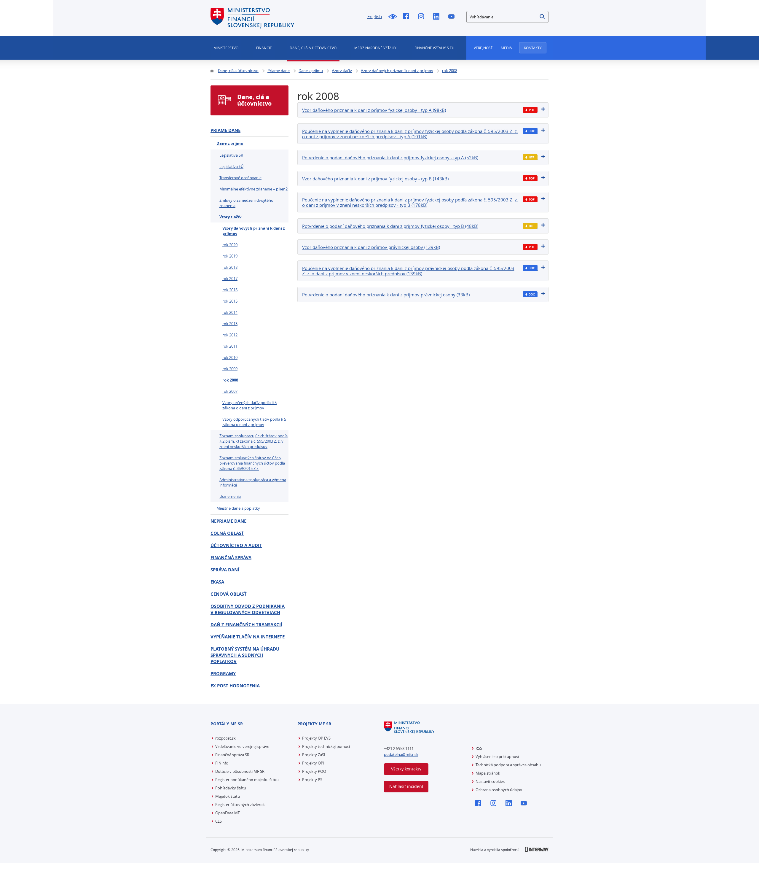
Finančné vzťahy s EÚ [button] (434, 47)
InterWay (536, 849)
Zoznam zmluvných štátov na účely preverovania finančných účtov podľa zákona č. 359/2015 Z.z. (252, 463)
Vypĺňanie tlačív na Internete (248, 637)
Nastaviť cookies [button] (490, 781)
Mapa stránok (488, 773)
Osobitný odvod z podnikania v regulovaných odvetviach (248, 609)
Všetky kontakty (406, 769)
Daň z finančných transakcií (246, 625)
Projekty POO (314, 771)
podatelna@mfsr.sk (401, 754)
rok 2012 (229, 335)
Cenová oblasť (229, 594)
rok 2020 (229, 244)
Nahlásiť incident (406, 786)
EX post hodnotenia (235, 686)
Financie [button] (264, 47)
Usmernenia (230, 496)
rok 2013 (229, 323)
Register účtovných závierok (240, 804)
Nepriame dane (228, 521)
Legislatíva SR (231, 155)
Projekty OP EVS (316, 738)
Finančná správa (231, 557)
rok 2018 (229, 267)
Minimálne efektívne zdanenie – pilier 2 (253, 189)
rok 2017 (229, 278)
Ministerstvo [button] (225, 47)
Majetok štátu (227, 796)
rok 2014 (229, 312)
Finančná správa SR (232, 754)
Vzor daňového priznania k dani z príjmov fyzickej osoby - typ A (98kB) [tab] (374, 110)
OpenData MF (227, 813)
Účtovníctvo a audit (236, 545)
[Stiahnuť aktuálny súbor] (530, 110)
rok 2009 (229, 368)
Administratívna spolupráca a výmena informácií (252, 482)
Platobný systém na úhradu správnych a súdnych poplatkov (245, 655)
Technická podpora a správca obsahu (508, 764)
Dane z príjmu (229, 143)
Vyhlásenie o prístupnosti (498, 756)
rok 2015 (229, 301)
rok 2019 (229, 256)
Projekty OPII (314, 763)
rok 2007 (229, 391)
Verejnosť (483, 47)
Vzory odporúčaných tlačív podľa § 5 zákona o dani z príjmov (254, 422)
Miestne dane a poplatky (238, 508)
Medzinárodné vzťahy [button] (375, 47)
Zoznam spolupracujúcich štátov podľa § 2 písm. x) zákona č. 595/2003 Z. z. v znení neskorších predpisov (253, 441)
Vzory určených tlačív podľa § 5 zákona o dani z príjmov (249, 405)
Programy (223, 673)
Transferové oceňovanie (240, 177)
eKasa (217, 582)
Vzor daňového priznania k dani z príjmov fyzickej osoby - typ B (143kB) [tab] (375, 179)
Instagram (422, 16)
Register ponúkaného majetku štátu (247, 779)
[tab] (423, 110)
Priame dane (225, 130)
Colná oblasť (227, 533)
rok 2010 (229, 357)
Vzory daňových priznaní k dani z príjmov (253, 230)
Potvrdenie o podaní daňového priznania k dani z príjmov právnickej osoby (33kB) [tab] (386, 295)
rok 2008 (230, 380)
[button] (542, 17)
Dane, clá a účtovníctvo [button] (313, 47)
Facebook (407, 16)
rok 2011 (229, 346)
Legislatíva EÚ (231, 166)
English (374, 16)
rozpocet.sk (225, 738)
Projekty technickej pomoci (326, 746)
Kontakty (533, 47)
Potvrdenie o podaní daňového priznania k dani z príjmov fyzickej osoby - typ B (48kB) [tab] (390, 226)
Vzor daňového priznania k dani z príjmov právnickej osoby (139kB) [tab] (371, 247)
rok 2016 (229, 290)
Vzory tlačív (230, 217)
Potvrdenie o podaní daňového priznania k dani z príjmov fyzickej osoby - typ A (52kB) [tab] (390, 157)
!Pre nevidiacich (392, 16)
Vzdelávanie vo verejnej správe (242, 746)
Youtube (452, 16)
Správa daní (225, 570)
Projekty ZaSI (313, 754)
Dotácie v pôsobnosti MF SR (239, 771)
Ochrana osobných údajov (499, 789)
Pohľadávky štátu (230, 788)
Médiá (506, 47)
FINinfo (221, 763)
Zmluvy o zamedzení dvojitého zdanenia (246, 203)
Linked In (437, 16)
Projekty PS (312, 779)
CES (218, 821)
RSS (479, 748)
